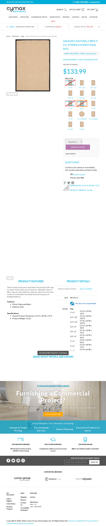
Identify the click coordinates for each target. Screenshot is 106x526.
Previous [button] (11, 94)
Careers (32, 497)
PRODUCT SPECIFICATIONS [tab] (67, 289)
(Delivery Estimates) (70, 64)
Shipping (23, 497)
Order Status (10, 504)
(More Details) (91, 53)
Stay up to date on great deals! (85, 458)
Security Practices (26, 523)
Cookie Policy (12, 523)
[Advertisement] (53, 368)
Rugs (22, 36)
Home (8, 36)
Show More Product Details (53, 353)
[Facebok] (8, 460)
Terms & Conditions (77, 521)
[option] (32, 65)
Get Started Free (53, 414)
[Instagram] (23, 460)
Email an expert (79, 174)
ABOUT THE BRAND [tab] (86, 289)
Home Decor (15, 36)
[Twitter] (13, 460)
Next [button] (9, 278)
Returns (23, 500)
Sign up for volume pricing (19, 2)
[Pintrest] (18, 460)
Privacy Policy (91, 521)
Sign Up (94, 462)
